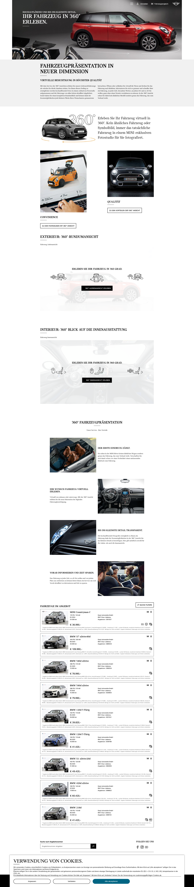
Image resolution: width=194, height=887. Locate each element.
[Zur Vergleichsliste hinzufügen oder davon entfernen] (148, 612)
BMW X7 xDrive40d (80, 636)
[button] (132, 4)
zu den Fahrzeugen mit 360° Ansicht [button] (58, 226)
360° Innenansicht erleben (97, 380)
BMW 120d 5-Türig (80, 709)
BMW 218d (75, 807)
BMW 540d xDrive (79, 660)
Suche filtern (146, 605)
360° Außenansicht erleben (98, 288)
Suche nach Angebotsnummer (51, 841)
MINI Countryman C (80, 612)
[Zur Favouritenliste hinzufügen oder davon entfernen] (151, 612)
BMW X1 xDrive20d (80, 758)
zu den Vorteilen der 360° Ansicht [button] (124, 210)
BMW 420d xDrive (79, 783)
